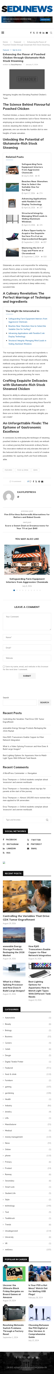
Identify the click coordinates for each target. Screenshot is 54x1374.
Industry (28, 1105)
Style (28, 1199)
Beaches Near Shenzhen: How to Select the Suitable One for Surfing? (35, 185)
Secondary (28, 1180)
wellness (28, 1249)
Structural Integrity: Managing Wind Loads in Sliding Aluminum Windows (34, 217)
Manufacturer (28, 1124)
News (35, 470)
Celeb (28, 1049)
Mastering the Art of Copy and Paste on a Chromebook (33, 251)
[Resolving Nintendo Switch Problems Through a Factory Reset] (14, 1313)
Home (5, 42)
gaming (28, 1086)
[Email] (47, 33)
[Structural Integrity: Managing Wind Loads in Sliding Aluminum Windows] (12, 219)
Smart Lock (28, 1187)
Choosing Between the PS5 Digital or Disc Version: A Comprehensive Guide (39, 1331)
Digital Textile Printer (28, 1061)
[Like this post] (30, 481)
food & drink (22, 470)
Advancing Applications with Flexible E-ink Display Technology (34, 201)
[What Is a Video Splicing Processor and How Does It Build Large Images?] (14, 970)
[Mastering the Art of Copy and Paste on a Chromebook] (12, 252)
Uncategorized (28, 1231)
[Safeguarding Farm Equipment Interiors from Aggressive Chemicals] (12, 170)
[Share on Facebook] (33, 481)
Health (28, 1099)
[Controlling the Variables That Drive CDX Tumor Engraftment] (27, 896)
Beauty (28, 1024)
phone (28, 1155)
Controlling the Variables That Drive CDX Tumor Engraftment (26, 917)
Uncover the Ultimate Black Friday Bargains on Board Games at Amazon (13, 1291)
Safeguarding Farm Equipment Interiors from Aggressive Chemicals (32, 168)
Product (28, 1168)
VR (28, 1243)
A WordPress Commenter (13, 773)
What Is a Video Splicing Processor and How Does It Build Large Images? (14, 986)
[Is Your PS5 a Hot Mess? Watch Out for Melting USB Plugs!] (40, 1273)
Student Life (28, 1193)
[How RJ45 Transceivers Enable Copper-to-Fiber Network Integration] (40, 934)
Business (28, 1036)
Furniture (28, 1080)
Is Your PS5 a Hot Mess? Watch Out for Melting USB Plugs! (38, 1290)
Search (6, 697)
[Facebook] (30, 33)
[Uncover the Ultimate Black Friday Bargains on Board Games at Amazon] (14, 1273)
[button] (6, 569)
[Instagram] (37, 33)
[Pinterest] (40, 33)
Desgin (28, 1055)
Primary (28, 1162)
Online (28, 1149)
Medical (28, 1130)
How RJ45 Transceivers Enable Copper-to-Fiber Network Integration (40, 951)
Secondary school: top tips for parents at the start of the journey (24, 790)
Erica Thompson (10, 779)
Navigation (32, 773)
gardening (28, 1093)
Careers (28, 1043)
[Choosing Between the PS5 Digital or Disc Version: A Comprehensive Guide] (40, 1313)
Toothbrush (28, 1218)
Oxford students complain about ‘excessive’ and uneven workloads (25, 781)
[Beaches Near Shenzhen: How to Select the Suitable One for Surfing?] (12, 187)
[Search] (51, 33)
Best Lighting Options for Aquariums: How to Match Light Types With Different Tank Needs (25, 757)
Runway (28, 1174)
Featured (17, 42)
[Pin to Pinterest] (39, 481)
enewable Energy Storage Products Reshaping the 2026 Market (13, 951)
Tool (28, 1212)
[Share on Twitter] (36, 481)
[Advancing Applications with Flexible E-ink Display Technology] (12, 203)
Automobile (28, 1017)
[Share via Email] (42, 481)
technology (28, 1205)
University (28, 1237)
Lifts (28, 1118)
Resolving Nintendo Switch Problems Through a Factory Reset (13, 1329)
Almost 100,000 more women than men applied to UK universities (26, 799)
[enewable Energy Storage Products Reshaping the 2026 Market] (14, 934)
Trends (28, 1224)
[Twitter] (34, 33)
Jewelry (28, 1111)
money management (28, 1137)
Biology (28, 1030)
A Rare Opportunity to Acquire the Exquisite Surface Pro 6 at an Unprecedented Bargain (34, 234)
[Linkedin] (43, 33)
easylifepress (16, 64)
